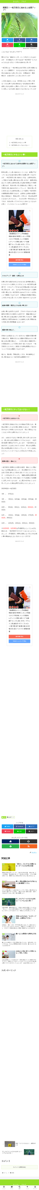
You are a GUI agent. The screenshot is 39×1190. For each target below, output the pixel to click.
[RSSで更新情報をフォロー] (28, 846)
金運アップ (11, 817)
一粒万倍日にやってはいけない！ (20, 145)
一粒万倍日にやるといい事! (18, 142)
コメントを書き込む (19, 1167)
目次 (17, 139)
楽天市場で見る (19, 260)
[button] (35, 562)
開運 (5, 817)
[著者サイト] (10, 841)
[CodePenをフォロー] (28, 841)
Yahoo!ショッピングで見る (19, 264)
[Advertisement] (19, 115)
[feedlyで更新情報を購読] (10, 846)
